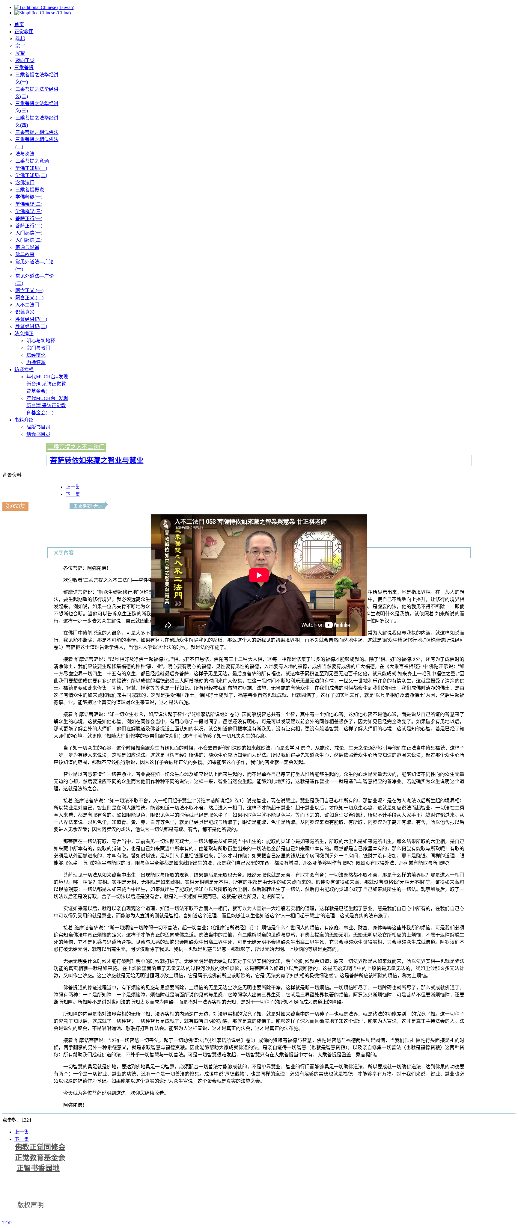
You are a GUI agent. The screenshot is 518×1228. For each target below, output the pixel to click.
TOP (7, 1222)
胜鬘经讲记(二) (31, 326)
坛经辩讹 (36, 355)
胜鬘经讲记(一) (31, 319)
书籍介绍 (24, 419)
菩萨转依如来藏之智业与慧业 (97, 460)
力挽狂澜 (36, 362)
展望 (20, 53)
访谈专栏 (24, 369)
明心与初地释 (40, 340)
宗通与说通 (27, 247)
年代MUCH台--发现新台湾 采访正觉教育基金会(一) (47, 384)
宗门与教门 (38, 348)
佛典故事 (24, 254)
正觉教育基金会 (40, 1157)
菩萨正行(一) (28, 218)
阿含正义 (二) (29, 297)
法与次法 (24, 153)
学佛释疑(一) (28, 197)
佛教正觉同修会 (40, 1147)
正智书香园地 (38, 1168)
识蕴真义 (24, 312)
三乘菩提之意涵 (32, 161)
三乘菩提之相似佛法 (36, 132)
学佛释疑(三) (28, 211)
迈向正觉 (24, 60)
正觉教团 (24, 31)
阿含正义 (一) (29, 290)
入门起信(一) (28, 232)
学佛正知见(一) (31, 168)
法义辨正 (24, 333)
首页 (19, 24)
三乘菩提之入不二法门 (76, 447)
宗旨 (20, 46)
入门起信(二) (28, 240)
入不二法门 (27, 304)
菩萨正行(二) (28, 225)
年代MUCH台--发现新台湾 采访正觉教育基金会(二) (47, 405)
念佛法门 (24, 182)
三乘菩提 (24, 67)
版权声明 (30, 1205)
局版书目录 (38, 427)
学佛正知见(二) (31, 175)
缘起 (20, 38)
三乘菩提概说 (29, 189)
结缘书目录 (38, 434)
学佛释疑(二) (28, 204)
